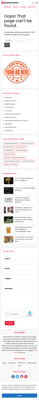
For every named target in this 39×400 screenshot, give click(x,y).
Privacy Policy (32, 363)
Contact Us (12, 363)
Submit (9, 323)
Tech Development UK (11, 143)
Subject (8, 279)
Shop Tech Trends (21, 150)
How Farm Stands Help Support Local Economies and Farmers (24, 219)
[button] (32, 3)
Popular (15, 7)
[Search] (7, 45)
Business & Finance (11, 101)
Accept (19, 396)
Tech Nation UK (20, 147)
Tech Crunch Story (9, 154)
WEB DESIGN (8, 124)
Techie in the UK (9, 147)
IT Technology (9, 107)
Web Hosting (9, 130)
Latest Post (7, 7)
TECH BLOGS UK (8, 150)
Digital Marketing (10, 104)
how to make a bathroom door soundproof (24, 179)
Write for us (31, 7)
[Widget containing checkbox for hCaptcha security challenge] (19, 314)
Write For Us (22, 363)
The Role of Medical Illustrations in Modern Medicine (22, 200)
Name (8, 259)
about (5, 363)
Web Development (10, 127)
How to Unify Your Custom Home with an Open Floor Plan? (24, 239)
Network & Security (10, 117)
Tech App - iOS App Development (14, 157)
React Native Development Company (16, 120)
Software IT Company (10, 164)
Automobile (8, 97)
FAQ (19, 366)
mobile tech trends (28, 161)
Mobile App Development (13, 114)
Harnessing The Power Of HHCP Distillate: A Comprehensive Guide (24, 229)
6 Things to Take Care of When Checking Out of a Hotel (23, 210)
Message (9, 289)
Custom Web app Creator (12, 161)
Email (8, 269)
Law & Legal (8, 111)
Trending (23, 7)
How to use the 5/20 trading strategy (25, 189)
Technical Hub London (27, 143)
